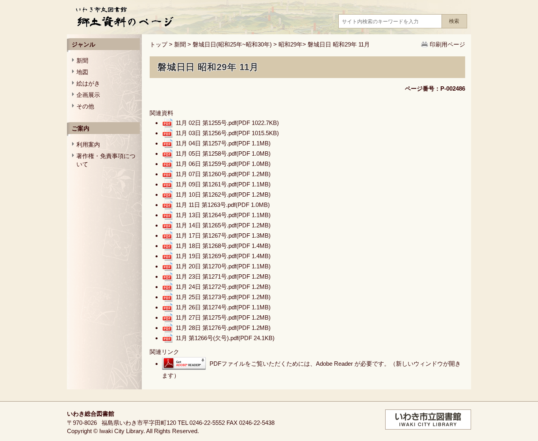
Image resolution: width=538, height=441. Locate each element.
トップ (158, 44)
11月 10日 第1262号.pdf (223, 194)
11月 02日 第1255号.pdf (227, 122)
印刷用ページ (447, 44)
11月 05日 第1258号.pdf (223, 153)
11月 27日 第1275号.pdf (223, 317)
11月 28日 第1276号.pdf (223, 327)
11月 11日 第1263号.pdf (223, 204)
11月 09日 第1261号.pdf (223, 184)
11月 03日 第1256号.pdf (227, 133)
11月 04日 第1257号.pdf (223, 143)
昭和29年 (290, 44)
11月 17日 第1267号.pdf (223, 235)
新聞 (180, 44)
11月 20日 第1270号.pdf (223, 266)
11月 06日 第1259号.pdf (223, 163)
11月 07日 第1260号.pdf (223, 174)
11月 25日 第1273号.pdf (223, 297)
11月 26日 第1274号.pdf (223, 307)
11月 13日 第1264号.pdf (223, 215)
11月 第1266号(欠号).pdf (225, 338)
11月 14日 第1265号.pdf (223, 225)
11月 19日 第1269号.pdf (223, 256)
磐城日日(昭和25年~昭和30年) (232, 44)
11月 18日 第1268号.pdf (223, 245)
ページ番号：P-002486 (435, 88)
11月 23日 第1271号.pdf (223, 276)
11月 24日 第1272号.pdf (223, 286)
